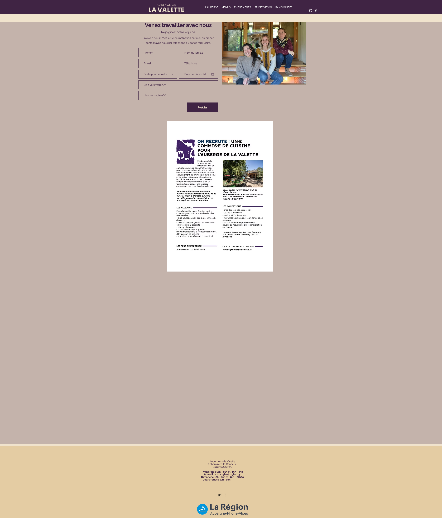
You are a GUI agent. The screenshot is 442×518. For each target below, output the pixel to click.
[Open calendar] (213, 74)
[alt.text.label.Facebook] (316, 10)
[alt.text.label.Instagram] (310, 10)
